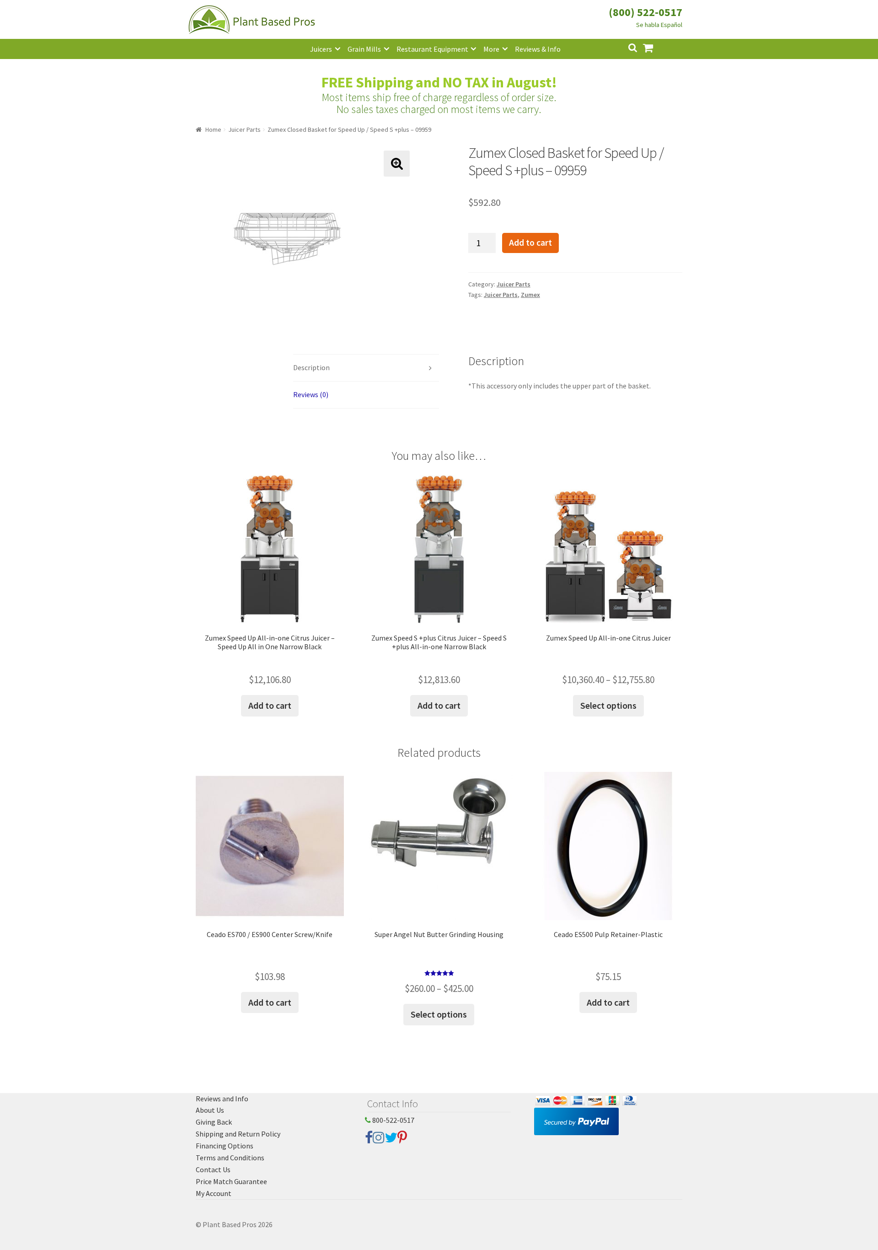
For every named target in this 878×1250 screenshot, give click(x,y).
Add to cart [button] (269, 705)
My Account (213, 1193)
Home (213, 129)
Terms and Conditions (230, 1157)
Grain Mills (364, 49)
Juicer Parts (244, 129)
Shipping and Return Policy (238, 1133)
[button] (397, 164)
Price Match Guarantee (231, 1181)
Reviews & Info (538, 49)
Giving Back (214, 1121)
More (491, 49)
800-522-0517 (392, 1120)
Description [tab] (311, 367)
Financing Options (224, 1145)
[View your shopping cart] (655, 47)
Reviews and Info (222, 1098)
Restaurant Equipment (432, 49)
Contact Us (213, 1169)
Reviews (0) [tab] (310, 394)
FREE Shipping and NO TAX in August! (439, 82)
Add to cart (530, 242)
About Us (210, 1110)
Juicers (321, 49)
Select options (608, 705)
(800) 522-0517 (645, 12)
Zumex (530, 295)
